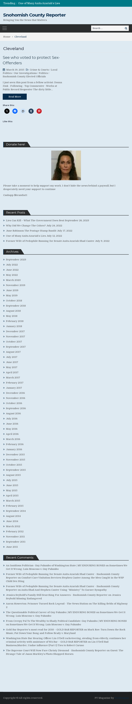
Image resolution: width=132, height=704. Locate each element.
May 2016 (11, 428)
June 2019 (12, 290)
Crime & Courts (39, 69)
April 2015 (12, 495)
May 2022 (12, 275)
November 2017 (15, 336)
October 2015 (14, 464)
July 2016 (11, 418)
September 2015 (16, 469)
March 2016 (13, 439)
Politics (43, 73)
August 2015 (13, 475)
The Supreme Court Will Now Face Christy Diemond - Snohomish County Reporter (56, 650)
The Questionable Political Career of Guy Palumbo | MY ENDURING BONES (50, 612)
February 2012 (15, 531)
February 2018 (15, 321)
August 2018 (13, 310)
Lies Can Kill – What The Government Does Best (35, 220)
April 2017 (12, 372)
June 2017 (12, 362)
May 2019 (12, 295)
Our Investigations (25, 73)
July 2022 (12, 264)
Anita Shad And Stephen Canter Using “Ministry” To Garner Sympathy (64, 589)
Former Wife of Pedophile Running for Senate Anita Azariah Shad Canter (50, 241)
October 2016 (14, 403)
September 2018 (16, 305)
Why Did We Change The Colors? (26, 225)
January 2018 (14, 326)
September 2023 (16, 259)
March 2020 (13, 280)
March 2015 (13, 500)
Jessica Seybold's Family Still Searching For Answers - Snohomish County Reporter (57, 595)
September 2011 (15, 541)
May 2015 (11, 490)
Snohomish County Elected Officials (24, 76)
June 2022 (12, 269)
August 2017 (13, 351)
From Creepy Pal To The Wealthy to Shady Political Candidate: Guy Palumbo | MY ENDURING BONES (66, 621)
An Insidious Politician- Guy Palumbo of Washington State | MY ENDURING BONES (55, 565)
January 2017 (14, 387)
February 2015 (15, 505)
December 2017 (15, 331)
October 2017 (14, 341)
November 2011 (15, 536)
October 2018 (14, 300)
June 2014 (12, 521)
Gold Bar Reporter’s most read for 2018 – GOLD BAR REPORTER (44, 629)
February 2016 (15, 444)
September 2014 (16, 511)
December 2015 (15, 454)
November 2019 (15, 285)
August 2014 (13, 516)
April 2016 (12, 434)
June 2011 (12, 546)
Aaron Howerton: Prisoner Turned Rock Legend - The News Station (47, 603)
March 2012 (13, 526)
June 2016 (12, 423)
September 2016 (16, 408)
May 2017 (11, 367)
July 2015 (11, 480)
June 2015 (12, 485)
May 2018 (11, 316)
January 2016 (14, 449)
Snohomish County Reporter (34, 15)
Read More (15, 96)
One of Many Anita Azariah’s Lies (39, 3)
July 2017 (11, 357)
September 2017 (16, 346)
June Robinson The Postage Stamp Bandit (31, 230)
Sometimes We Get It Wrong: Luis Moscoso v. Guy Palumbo (45, 624)
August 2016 (13, 413)
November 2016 (15, 398)
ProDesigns (122, 697)
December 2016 (15, 393)
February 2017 (15, 382)
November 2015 (15, 459)
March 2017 (13, 377)
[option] (48, 3)
